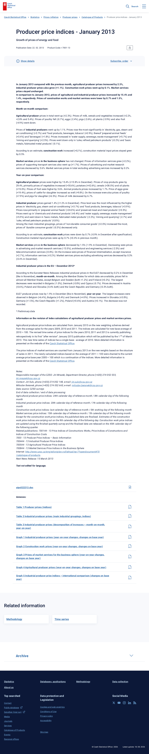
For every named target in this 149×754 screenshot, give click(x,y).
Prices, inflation (51, 17)
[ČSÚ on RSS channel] (134, 702)
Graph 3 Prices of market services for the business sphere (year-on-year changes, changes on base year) (60, 556)
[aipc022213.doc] (130, 487)
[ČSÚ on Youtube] (119, 702)
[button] (20, 696)
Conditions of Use (48, 711)
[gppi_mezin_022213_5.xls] (130, 577)
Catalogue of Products (92, 17)
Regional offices (11, 739)
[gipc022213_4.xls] (130, 567)
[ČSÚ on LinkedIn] (129, 702)
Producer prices (70, 17)
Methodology (83, 681)
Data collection (120, 681)
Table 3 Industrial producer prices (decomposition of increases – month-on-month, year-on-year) (60, 526)
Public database (11, 707)
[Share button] (130, 47)
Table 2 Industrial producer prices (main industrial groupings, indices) (53, 516)
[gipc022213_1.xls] (130, 537)
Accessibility (46, 720)
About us (9, 687)
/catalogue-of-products (28, 455)
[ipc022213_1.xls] (130, 507)
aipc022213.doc (24, 487)
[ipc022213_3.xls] (130, 526)
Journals (8, 721)
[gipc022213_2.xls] (130, 546)
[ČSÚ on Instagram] (124, 702)
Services (8, 725)
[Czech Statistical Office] (9, 6)
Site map (44, 732)
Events (7, 734)
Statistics (34, 17)
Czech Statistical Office (15, 17)
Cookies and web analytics (52, 707)
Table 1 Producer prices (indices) (34, 507)
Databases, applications (53, 681)
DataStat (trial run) (13, 712)
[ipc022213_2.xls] (130, 516)
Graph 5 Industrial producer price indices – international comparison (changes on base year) (62, 577)
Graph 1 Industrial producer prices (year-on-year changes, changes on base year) (60, 537)
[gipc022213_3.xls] (130, 556)
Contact (7, 703)
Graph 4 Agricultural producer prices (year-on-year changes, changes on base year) (61, 567)
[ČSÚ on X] (113, 702)
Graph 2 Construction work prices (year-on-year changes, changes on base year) (59, 546)
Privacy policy (46, 716)
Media (7, 716)
